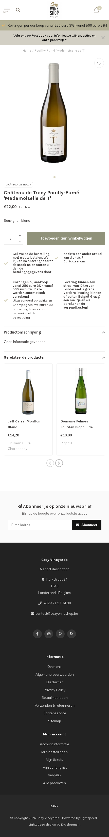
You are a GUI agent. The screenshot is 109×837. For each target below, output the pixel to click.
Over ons (54, 667)
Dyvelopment (70, 824)
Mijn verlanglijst (55, 767)
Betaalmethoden (55, 698)
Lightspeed (88, 818)
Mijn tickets (54, 759)
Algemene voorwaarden (54, 674)
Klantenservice (54, 713)
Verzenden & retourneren (55, 705)
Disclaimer (54, 682)
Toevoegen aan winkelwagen (66, 238)
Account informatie (54, 744)
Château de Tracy (18, 184)
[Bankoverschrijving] (54, 806)
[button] (54, 177)
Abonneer (89, 525)
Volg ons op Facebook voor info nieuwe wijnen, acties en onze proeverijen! (54, 38)
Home (27, 50)
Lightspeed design (42, 824)
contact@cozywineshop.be (56, 613)
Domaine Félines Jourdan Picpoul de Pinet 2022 (77, 427)
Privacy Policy (54, 690)
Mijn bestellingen (54, 752)
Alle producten (54, 783)
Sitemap (54, 721)
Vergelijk (54, 775)
